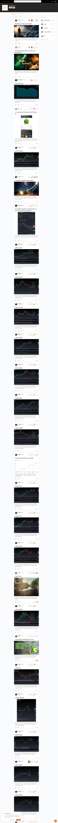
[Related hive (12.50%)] (34, 109)
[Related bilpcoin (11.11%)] (29, 762)
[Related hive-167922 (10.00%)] (29, 573)
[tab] (16, 16)
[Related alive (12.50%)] (29, 822)
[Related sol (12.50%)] (34, 205)
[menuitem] (52, 1)
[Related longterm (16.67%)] (29, 148)
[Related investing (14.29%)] (34, 513)
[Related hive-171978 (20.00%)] (31, 455)
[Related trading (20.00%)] (34, 455)
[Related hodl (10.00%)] (34, 20)
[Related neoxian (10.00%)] (36, 573)
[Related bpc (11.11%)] (31, 762)
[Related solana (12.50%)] (36, 205)
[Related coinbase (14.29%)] (36, 80)
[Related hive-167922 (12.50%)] (29, 205)
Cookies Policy (9, 817)
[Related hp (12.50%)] (36, 109)
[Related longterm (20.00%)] (29, 455)
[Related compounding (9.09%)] (34, 636)
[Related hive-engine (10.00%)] (31, 20)
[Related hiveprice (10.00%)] (31, 573)
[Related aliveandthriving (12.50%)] (31, 822)
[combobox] (27, 1)
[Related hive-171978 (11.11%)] (34, 762)
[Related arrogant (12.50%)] (34, 822)
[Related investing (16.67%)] (34, 148)
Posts (16, 16)
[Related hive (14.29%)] (31, 80)
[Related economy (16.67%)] (34, 47)
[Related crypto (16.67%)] (36, 177)
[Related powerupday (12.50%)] (31, 109)
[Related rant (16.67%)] (36, 47)
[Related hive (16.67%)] (29, 47)
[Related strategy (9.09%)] (36, 636)
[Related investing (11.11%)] (36, 762)
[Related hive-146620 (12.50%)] (29, 109)
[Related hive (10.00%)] (29, 20)
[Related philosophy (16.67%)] (31, 47)
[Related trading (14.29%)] (36, 513)
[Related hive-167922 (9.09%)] (29, 636)
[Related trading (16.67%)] (36, 148)
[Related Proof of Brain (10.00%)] (34, 573)
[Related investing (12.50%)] (31, 205)
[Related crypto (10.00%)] (36, 20)
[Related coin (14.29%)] (34, 80)
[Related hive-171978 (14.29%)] (31, 513)
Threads (20, 16)
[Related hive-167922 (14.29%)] (29, 80)
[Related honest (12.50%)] (36, 822)
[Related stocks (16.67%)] (34, 177)
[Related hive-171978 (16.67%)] (31, 148)
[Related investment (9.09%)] (31, 636)
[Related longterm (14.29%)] (29, 513)
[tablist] (26, 16)
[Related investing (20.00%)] (36, 455)
